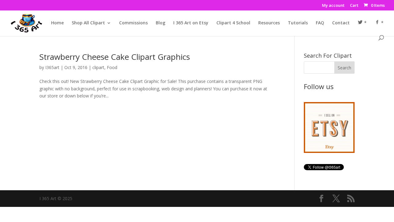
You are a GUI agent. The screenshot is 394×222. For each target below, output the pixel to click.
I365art (52, 67)
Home (57, 23)
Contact (341, 23)
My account (333, 5)
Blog (160, 23)
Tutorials (298, 23)
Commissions (133, 23)
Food (112, 67)
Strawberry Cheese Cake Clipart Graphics (114, 56)
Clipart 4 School (233, 23)
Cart (354, 5)
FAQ (320, 23)
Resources (269, 23)
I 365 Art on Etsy (190, 23)
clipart (98, 67)
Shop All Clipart (88, 23)
